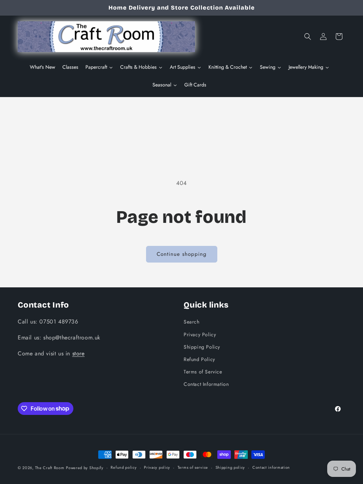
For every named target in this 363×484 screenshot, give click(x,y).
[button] (307, 36)
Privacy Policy (200, 334)
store (78, 353)
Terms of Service (203, 371)
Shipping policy (230, 467)
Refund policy (123, 467)
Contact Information (206, 384)
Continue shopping (182, 254)
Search (192, 321)
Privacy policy (157, 467)
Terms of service (193, 467)
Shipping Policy (202, 346)
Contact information (271, 467)
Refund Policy (199, 359)
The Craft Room (50, 468)
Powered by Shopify (85, 468)
